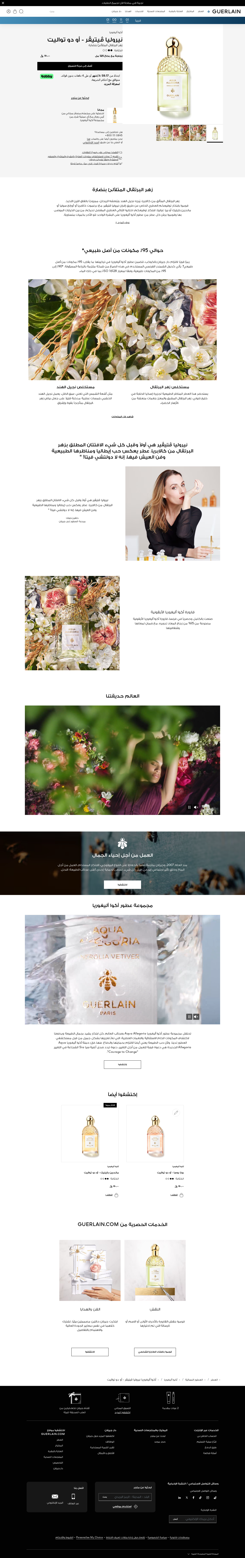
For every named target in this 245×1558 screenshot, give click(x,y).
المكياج (59, 1445)
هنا (88, 139)
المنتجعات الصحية (53, 1457)
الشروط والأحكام (64, 1537)
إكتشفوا (122, 1064)
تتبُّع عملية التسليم (206, 1442)
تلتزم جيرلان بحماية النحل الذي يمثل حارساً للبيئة (94, 164)
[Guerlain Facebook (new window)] (193, 1498)
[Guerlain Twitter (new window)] (186, 1498)
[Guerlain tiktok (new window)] (200, 1498)
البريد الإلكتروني (91, 142)
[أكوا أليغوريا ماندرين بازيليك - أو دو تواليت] (90, 1133)
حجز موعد (159, 1442)
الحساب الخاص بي (206, 1436)
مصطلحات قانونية (180, 1537)
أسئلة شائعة (210, 1453)
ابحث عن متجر (157, 1436)
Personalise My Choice (89, 1537)
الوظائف (109, 1442)
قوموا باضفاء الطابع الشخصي (155, 1352)
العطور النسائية (194, 1379)
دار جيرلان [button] (116, 11)
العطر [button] (201, 11)
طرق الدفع (211, 1447)
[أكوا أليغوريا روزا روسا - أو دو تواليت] (155, 1133)
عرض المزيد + (122, 222)
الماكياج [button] (190, 11)
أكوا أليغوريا (170, 1379)
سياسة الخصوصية (157, 1537)
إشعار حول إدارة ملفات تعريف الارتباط (125, 1537)
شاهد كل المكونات (122, 416)
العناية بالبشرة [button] (176, 11)
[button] (3, 3)
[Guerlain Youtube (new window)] (215, 1498)
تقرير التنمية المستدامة (102, 1447)
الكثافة (117, 50)
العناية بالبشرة (55, 1451)
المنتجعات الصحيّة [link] (156, 11)
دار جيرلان (58, 1468)
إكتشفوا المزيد (122, 1412)
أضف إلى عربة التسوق (80, 66)
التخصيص (58, 1463)
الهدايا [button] (128, 11)
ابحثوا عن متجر (80, 98)
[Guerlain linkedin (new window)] (179, 1498)
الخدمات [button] (139, 11)
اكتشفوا (122, 885)
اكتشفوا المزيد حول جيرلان (100, 1436)
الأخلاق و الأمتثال (106, 1453)
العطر (214, 1379)
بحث (105, 1497)
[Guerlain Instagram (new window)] (207, 1498)
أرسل (175, 1519)
